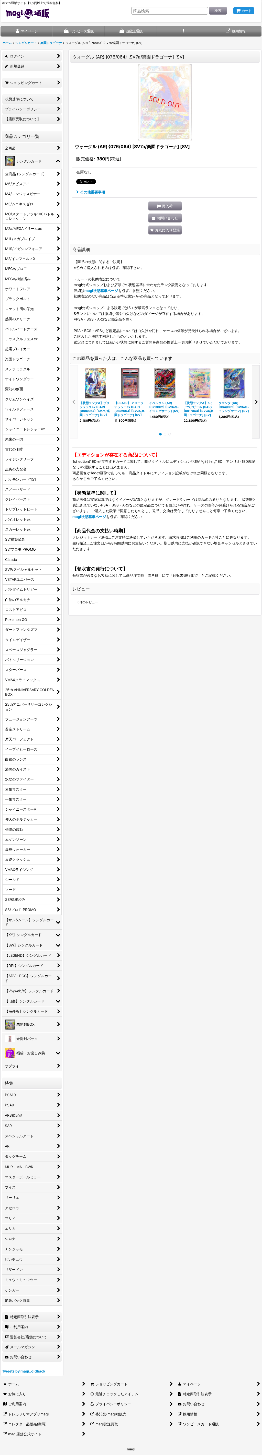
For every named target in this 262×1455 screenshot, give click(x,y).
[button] (183, 31)
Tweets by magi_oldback (23, 1371)
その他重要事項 (92, 192)
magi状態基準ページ (101, 290)
